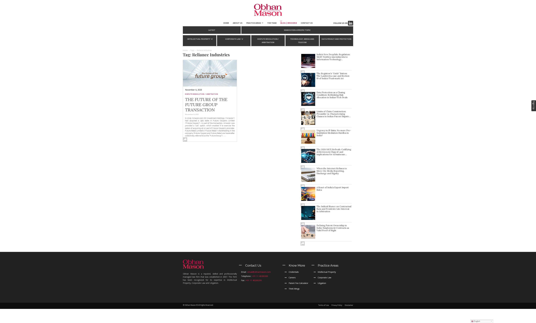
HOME (226, 23)
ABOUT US (237, 23)
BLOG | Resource (288, 23)
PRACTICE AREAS (253, 23)
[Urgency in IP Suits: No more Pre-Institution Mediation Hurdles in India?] (308, 137)
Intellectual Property (198, 39)
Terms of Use (323, 305)
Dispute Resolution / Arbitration (268, 41)
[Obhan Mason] (268, 10)
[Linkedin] (350, 23)
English (476, 321)
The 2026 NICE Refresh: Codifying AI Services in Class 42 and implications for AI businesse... (334, 152)
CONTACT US (307, 23)
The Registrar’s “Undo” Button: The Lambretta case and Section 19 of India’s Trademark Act (333, 76)
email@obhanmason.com (259, 272)
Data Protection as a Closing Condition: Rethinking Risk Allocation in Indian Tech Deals (332, 95)
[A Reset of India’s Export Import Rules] (308, 194)
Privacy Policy (337, 305)
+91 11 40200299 (254, 280)
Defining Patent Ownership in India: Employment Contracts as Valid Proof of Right (333, 228)
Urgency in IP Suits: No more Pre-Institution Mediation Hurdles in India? (334, 133)
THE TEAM (272, 23)
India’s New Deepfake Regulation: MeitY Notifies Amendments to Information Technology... (333, 57)
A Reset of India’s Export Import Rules (333, 188)
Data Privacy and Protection (336, 39)
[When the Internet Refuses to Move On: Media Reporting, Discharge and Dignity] (308, 175)
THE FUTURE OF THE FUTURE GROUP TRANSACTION (206, 104)
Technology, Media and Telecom (302, 41)
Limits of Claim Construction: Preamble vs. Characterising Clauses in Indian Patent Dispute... (334, 114)
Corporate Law (233, 39)
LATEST (211, 30)
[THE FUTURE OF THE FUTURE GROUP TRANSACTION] (210, 73)
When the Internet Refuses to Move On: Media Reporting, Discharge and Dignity (332, 171)
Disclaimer (349, 305)
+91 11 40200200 (260, 276)
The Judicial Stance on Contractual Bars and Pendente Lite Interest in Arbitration (334, 209)
